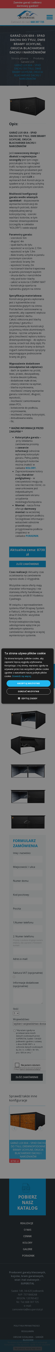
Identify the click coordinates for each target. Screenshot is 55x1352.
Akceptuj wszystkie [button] (28, 683)
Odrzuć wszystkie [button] (28, 691)
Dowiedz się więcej (21, 676)
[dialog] (27, 676)
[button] (27, 698)
